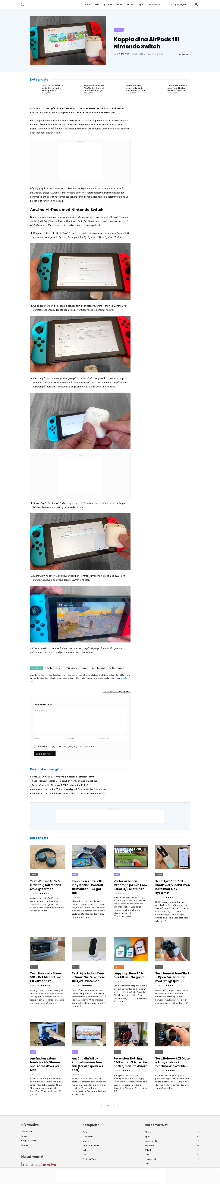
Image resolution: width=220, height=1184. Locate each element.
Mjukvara (119, 967)
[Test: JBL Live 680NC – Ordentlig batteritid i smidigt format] (35, 89)
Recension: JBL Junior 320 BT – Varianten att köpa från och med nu (68, 793)
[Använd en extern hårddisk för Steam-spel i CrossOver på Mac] (47, 1034)
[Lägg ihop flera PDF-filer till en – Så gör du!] (131, 949)
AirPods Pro (72, 668)
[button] (196, 5)
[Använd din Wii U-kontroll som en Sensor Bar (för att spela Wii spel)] (89, 1034)
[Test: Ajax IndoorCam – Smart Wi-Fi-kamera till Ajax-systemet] (89, 949)
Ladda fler (109, 1105)
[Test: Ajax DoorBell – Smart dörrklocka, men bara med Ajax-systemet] (160, 89)
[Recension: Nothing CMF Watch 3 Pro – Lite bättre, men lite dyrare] (131, 1034)
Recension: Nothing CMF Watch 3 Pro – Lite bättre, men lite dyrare (130, 1062)
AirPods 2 (59, 668)
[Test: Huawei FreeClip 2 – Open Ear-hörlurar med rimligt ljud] (172, 949)
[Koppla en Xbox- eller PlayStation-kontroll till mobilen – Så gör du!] (77, 89)
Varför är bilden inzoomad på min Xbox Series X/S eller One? (135, 89)
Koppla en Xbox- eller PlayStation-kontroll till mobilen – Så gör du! (94, 89)
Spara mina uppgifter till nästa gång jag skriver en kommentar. (68, 746)
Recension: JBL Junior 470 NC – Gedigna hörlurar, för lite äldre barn (69, 789)
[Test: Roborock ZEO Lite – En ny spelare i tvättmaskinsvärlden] (172, 1034)
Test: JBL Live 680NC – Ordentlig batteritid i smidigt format (52, 88)
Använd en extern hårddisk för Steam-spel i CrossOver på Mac (45, 1064)
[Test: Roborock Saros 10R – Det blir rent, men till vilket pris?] (47, 949)
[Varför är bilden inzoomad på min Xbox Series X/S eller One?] (119, 89)
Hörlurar (84, 668)
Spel (119, 30)
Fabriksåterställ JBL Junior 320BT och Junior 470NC (60, 785)
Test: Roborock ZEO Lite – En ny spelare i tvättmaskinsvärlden (172, 1062)
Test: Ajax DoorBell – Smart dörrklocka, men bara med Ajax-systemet (177, 89)
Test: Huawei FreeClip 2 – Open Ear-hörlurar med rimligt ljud (64, 780)
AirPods (48, 668)
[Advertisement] (80, 161)
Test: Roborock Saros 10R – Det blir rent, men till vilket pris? (46, 977)
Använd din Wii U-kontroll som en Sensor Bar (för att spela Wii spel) (89, 1064)
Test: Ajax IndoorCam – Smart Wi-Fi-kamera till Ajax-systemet (88, 977)
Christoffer (122, 54)
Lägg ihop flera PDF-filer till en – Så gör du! (130, 975)
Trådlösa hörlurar (116, 668)
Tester (34, 875)
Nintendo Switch (98, 668)
